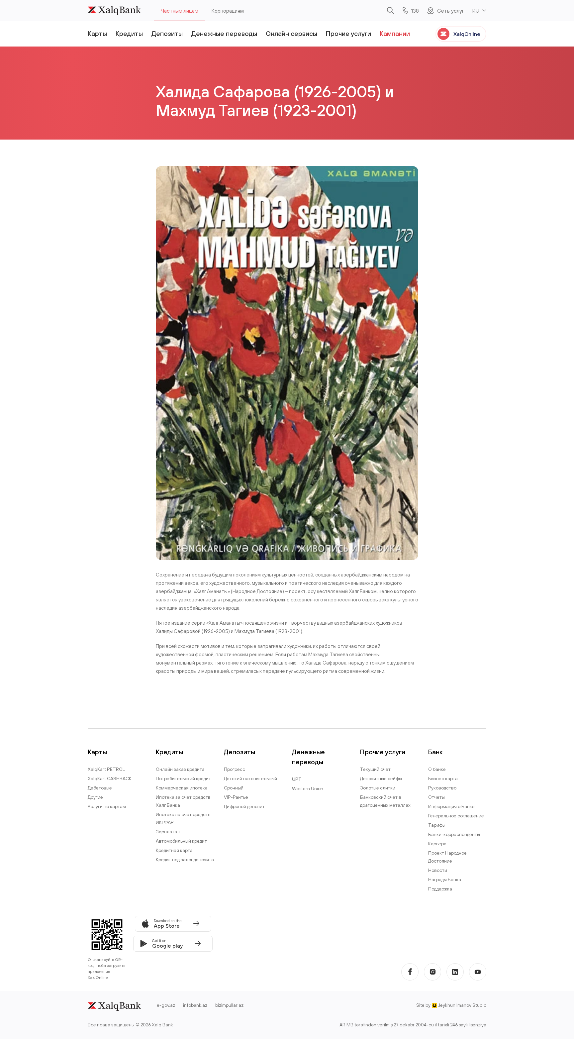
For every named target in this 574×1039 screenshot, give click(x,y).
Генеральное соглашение (456, 815)
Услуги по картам (107, 806)
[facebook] (410, 972)
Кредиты (129, 33)
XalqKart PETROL (106, 769)
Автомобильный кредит (181, 841)
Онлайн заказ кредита (180, 769)
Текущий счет (375, 769)
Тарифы (436, 825)
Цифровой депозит (244, 806)
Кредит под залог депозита (185, 859)
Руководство (442, 787)
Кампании (395, 33)
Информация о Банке (451, 806)
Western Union (307, 788)
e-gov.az (166, 1005)
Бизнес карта (443, 778)
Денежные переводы (224, 33)
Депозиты (167, 33)
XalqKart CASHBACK (110, 778)
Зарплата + (168, 831)
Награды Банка (444, 879)
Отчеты (436, 797)
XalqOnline (466, 34)
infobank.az (195, 1005)
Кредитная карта (174, 850)
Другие (95, 797)
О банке (437, 769)
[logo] (114, 10)
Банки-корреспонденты (454, 834)
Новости (437, 870)
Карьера (437, 843)
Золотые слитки (377, 787)
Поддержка (440, 888)
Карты (97, 33)
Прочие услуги (348, 33)
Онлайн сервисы (291, 33)
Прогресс (234, 769)
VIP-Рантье (236, 797)
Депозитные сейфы (381, 778)
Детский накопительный (250, 778)
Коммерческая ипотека (182, 787)
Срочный (233, 787)
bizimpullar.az (229, 1005)
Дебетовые (100, 787)
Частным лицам (179, 11)
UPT (297, 779)
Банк (435, 752)
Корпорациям (228, 11)
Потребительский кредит (183, 778)
